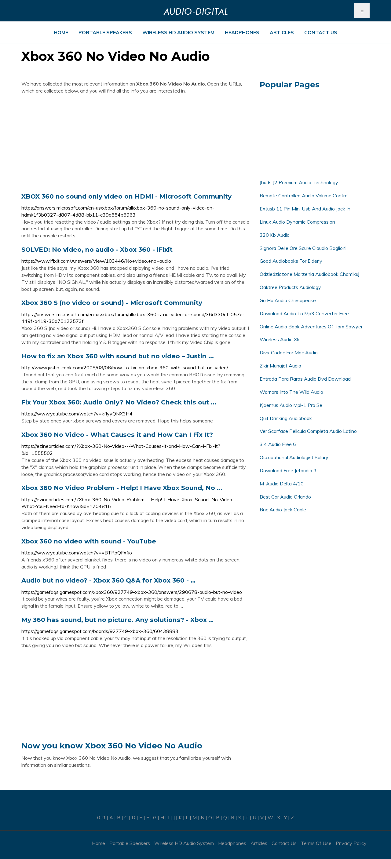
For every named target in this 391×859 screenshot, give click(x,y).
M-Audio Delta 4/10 (282, 484)
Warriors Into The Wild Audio (291, 392)
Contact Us (320, 32)
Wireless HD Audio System (178, 32)
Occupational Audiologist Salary (294, 457)
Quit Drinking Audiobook (286, 418)
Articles (282, 32)
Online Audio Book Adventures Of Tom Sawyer (311, 326)
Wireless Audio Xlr (279, 339)
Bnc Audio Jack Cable (283, 509)
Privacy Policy (351, 843)
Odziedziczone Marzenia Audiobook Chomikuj (309, 274)
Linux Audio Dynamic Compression (297, 222)
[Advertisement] (135, 143)
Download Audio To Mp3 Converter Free (304, 313)
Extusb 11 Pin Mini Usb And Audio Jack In (305, 209)
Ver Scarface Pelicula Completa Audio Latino (308, 431)
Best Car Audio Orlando (285, 497)
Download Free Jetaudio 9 (288, 470)
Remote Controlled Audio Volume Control (304, 195)
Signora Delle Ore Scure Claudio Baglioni (303, 248)
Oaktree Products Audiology (290, 287)
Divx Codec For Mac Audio (289, 352)
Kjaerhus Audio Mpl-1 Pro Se (291, 405)
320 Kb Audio (275, 235)
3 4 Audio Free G (278, 444)
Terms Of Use (316, 843)
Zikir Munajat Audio (280, 366)
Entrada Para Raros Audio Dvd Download (305, 379)
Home (61, 32)
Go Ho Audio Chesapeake (288, 300)
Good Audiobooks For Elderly (291, 261)
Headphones (242, 32)
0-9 (101, 817)
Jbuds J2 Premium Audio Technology (299, 182)
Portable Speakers (105, 32)
